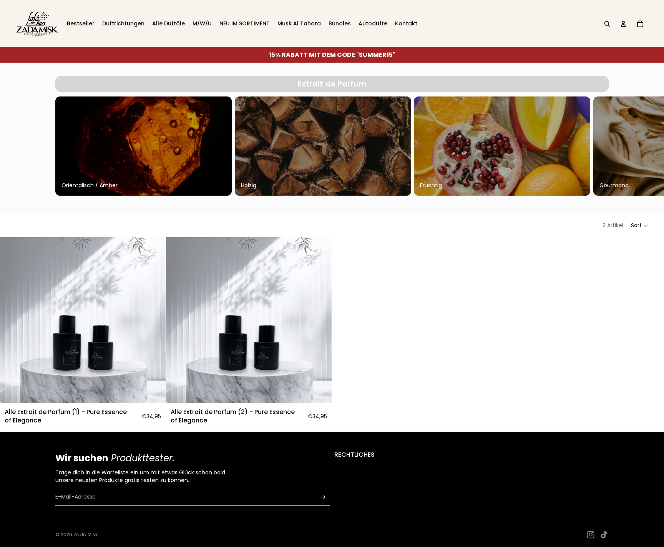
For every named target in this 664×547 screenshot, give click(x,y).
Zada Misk (85, 534)
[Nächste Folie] (600, 146)
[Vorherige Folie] (63, 146)
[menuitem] (81, 23)
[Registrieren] (323, 497)
